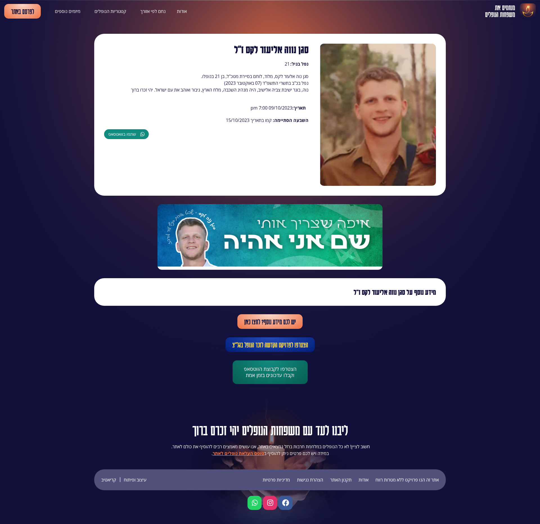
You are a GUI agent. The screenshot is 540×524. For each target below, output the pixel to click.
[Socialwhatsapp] (255, 503)
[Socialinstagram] (270, 503)
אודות (182, 11)
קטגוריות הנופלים (110, 11)
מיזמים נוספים (67, 11)
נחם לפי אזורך (153, 11)
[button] (126, 134)
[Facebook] (285, 503)
